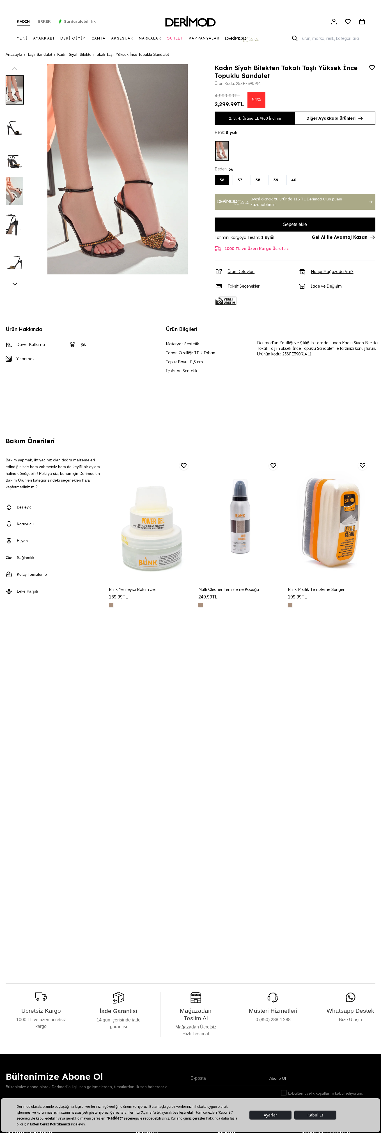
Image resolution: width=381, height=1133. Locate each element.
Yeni (22, 38)
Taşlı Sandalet (39, 54)
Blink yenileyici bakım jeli (132, 589)
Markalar (150, 38)
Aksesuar (122, 38)
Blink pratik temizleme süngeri (316, 589)
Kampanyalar (204, 38)
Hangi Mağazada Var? (332, 271)
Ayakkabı (43, 38)
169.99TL (118, 597)
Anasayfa (14, 54)
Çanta (98, 38)
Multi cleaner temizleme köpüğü (228, 589)
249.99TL (207, 597)
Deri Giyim (73, 38)
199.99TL (297, 597)
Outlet (175, 38)
